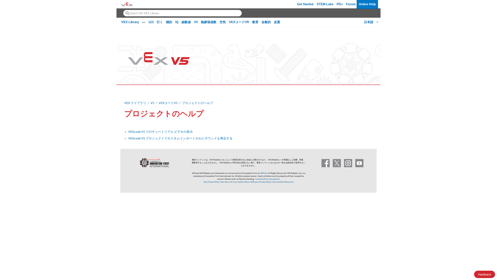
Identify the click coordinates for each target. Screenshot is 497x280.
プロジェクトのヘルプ (197, 103)
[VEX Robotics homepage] (127, 4)
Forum (351, 4)
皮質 (277, 22)
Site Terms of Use (228, 182)
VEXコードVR (239, 22)
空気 (223, 22)
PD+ (340, 4)
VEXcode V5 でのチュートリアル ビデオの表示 (160, 131)
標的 (169, 22)
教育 (255, 22)
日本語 (368, 22)
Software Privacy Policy (261, 182)
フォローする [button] (359, 112)
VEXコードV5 (168, 103)
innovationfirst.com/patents (267, 179)
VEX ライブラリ (135, 103)
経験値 (186, 22)
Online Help (367, 4)
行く (160, 22)
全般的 (266, 22)
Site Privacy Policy (211, 182)
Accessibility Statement (283, 182)
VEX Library (130, 22)
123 (151, 22)
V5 (196, 22)
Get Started (305, 4)
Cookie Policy (243, 182)
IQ (176, 22)
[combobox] (182, 13)
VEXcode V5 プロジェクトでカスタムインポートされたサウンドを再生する (180, 138)
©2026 (264, 173)
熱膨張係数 (208, 22)
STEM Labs (325, 4)
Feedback (484, 274)
